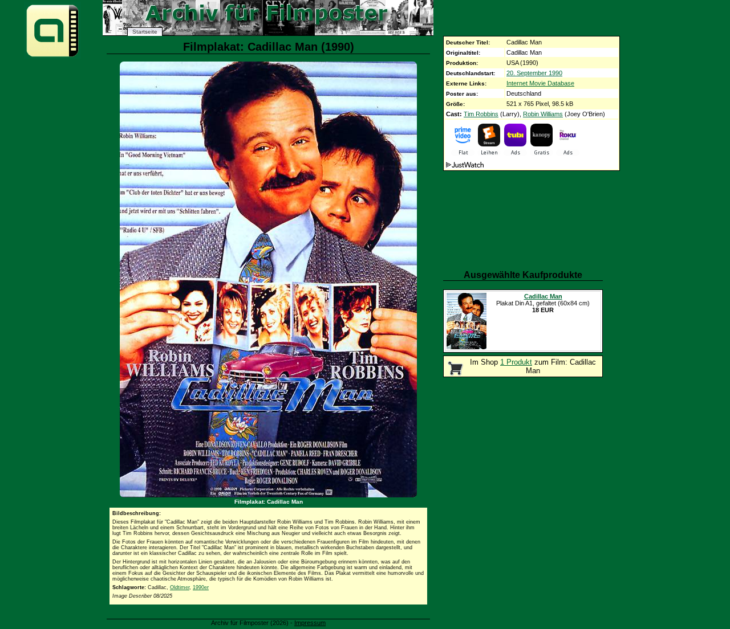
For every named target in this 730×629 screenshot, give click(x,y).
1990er (201, 587)
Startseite (144, 31)
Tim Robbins (481, 114)
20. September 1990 (534, 73)
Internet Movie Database (540, 83)
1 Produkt (516, 362)
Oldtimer (179, 587)
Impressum (310, 622)
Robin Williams (543, 114)
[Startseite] (52, 56)
